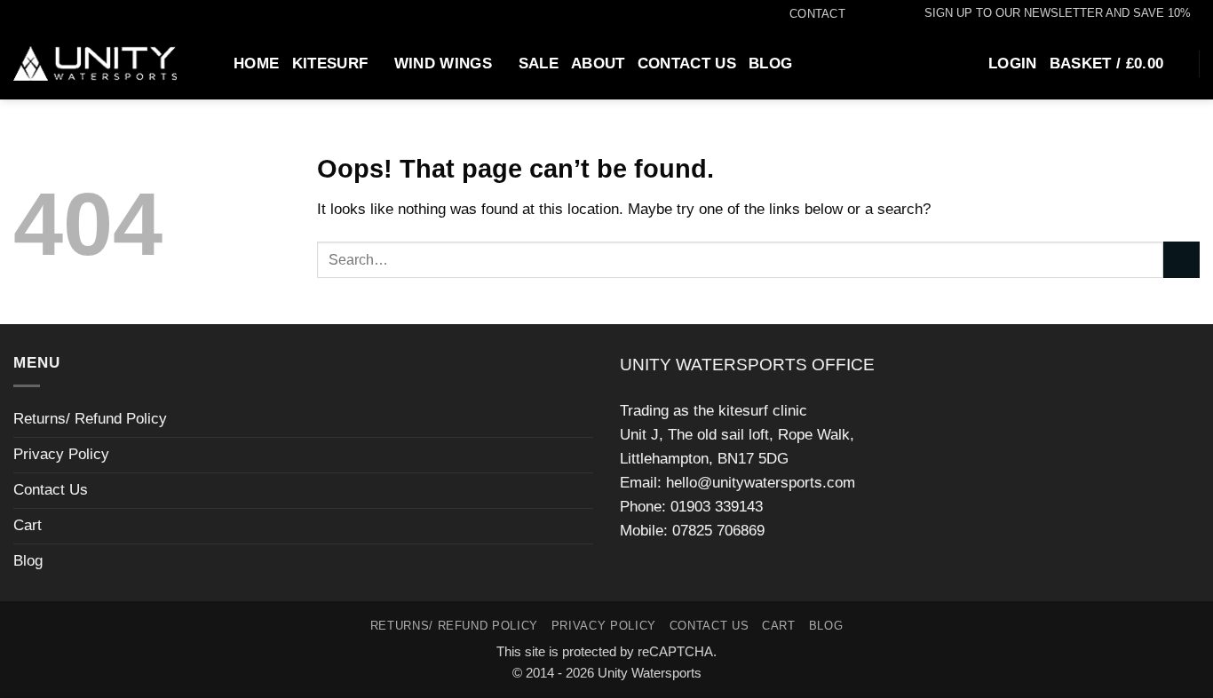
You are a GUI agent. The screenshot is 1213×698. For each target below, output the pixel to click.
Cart (27, 525)
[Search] (212, 63)
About (598, 63)
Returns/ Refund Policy (90, 418)
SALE (539, 63)
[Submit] (1181, 260)
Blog (770, 63)
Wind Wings (443, 63)
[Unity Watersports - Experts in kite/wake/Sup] (95, 64)
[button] (1049, 13)
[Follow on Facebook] (854, 14)
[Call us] (890, 14)
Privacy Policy (61, 454)
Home (256, 63)
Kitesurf (330, 63)
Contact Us (687, 63)
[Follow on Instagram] (872, 14)
